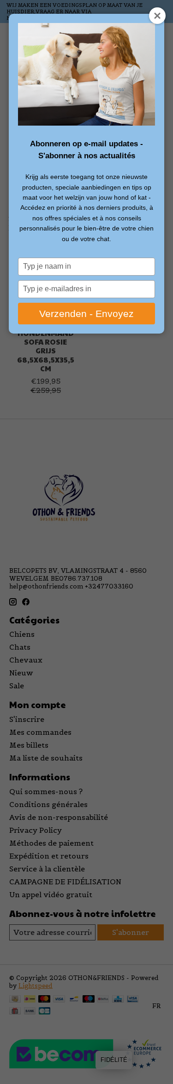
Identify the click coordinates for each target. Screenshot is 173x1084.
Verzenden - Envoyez (86, 313)
